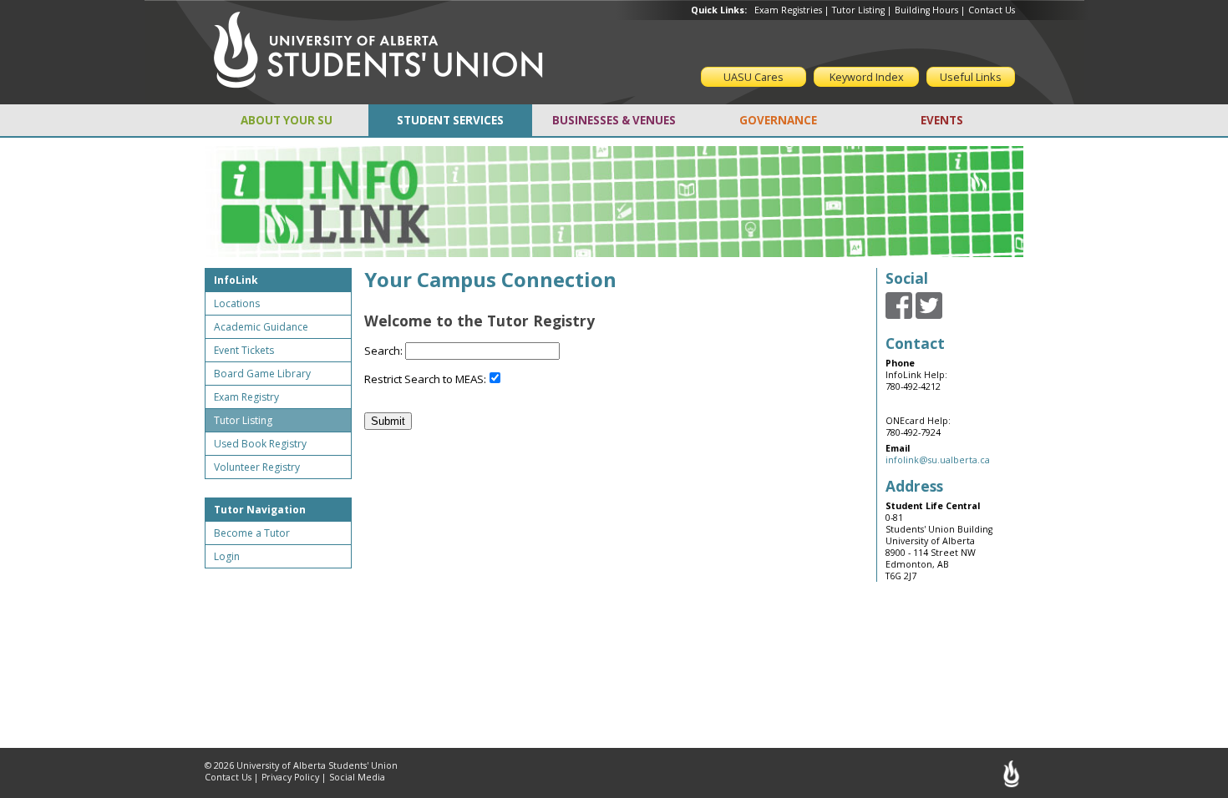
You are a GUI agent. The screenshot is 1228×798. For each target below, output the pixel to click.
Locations (237, 303)
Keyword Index (867, 76)
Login (227, 556)
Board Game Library (262, 373)
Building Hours (926, 10)
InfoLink (236, 280)
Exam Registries (788, 10)
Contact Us (991, 10)
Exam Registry (246, 397)
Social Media (357, 777)
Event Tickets (244, 350)
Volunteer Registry (257, 467)
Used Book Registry (260, 444)
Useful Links (971, 76)
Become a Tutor (252, 533)
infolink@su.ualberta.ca (937, 460)
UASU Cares (753, 76)
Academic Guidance (261, 327)
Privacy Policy (290, 777)
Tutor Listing (858, 10)
